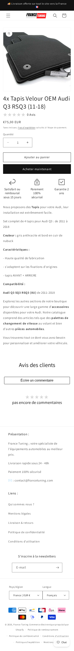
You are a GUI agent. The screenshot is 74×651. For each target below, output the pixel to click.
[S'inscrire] (57, 567)
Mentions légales (19, 513)
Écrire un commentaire (37, 380)
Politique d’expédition (28, 642)
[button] (8, 15)
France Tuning (21, 624)
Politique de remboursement (43, 629)
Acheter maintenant (37, 169)
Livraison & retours (20, 523)
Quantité (8, 134)
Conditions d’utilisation (56, 636)
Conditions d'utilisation (24, 541)
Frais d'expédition (26, 127)
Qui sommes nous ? (21, 504)
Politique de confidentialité (26, 532)
